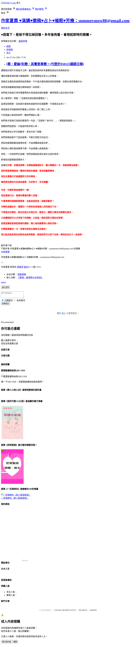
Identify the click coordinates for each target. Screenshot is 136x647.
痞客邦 (20, 267)
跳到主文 (5, 28)
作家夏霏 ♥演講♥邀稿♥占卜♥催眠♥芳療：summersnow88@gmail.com (65, 20)
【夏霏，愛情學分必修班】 (30, 277)
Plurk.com (24, 560)
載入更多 (5, 287)
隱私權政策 (83, 610)
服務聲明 (93, 610)
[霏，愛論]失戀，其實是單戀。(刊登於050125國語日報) (45, 64)
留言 (26, 267)
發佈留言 (5, 304)
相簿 (8, 46)
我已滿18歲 (6, 642)
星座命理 (23, 41)
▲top (3, 282)
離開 (15, 642)
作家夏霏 (5, 252)
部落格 (9, 49)
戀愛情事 (22, 274)
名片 (8, 53)
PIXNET (48, 610)
